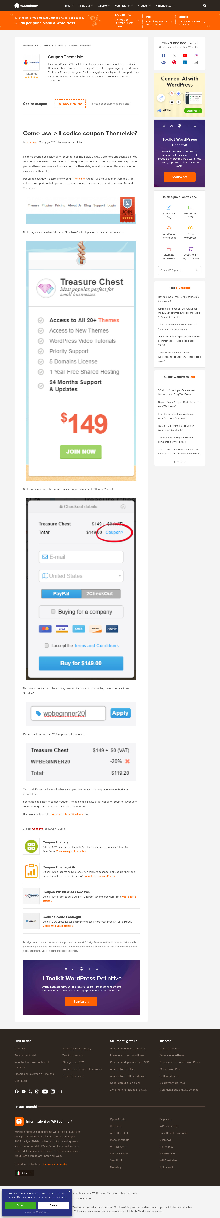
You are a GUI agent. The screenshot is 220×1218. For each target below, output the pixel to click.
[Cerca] (204, 5)
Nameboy (116, 1167)
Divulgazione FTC (73, 1062)
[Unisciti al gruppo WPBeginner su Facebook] (163, 62)
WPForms (115, 1126)
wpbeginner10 (70, 103)
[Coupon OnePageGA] (31, 871)
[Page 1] (174, 462)
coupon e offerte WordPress (67, 814)
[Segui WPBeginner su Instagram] (195, 55)
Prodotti (143, 6)
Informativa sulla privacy (76, 1048)
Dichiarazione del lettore (71, 142)
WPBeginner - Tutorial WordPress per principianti (26, 5)
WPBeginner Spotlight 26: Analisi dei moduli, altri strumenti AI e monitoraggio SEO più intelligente (179, 313)
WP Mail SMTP (118, 1147)
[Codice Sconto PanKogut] (31, 921)
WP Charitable (168, 1160)
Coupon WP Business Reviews (66, 892)
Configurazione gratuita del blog (179, 1090)
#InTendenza (163, 6)
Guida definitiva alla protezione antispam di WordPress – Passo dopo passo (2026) (179, 341)
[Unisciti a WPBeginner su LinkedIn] (185, 62)
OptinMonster (118, 1119)
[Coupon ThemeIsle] (31, 63)
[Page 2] (178, 462)
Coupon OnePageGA (59, 867)
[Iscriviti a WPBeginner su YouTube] (185, 55)
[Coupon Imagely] (31, 846)
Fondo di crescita (72, 1076)
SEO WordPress (169, 1076)
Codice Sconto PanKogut (62, 916)
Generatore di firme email (125, 1083)
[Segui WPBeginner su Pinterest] (174, 62)
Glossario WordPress (172, 1055)
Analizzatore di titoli (122, 1069)
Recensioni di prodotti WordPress (180, 1062)
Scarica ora (81, 1001)
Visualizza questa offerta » (71, 851)
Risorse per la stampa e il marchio (35, 1074)
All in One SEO (119, 1133)
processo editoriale (67, 951)
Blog (67, 6)
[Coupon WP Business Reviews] (31, 896)
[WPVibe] (179, 95)
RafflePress (166, 1147)
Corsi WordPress (169, 1048)
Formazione (122, 6)
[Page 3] (181, 462)
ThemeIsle (78, 179)
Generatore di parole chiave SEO (129, 1062)
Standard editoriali (25, 1055)
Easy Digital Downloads (174, 1133)
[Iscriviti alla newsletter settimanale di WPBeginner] (195, 62)
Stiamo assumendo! (55, 1164)
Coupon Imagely (55, 842)
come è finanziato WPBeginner (89, 946)
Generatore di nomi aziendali (127, 1048)
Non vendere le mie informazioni (82, 1069)
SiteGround (84, 1198)
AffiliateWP (166, 1167)
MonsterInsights (119, 1140)
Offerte (102, 6)
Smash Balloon (119, 1154)
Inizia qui (84, 6)
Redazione (31, 142)
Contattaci (21, 1081)
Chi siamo (20, 1048)
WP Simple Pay (169, 1126)
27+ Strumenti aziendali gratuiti (128, 1090)
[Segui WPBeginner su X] (174, 55)
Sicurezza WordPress (172, 1083)
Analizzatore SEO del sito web (128, 1076)
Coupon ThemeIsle (65, 57)
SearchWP (166, 1140)
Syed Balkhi (32, 1141)
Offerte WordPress (171, 1069)
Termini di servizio (73, 1055)
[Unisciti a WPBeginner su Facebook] (163, 55)
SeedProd (116, 1160)
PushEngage (167, 1154)
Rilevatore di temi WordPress (127, 1055)
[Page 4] (184, 462)
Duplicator (166, 1119)
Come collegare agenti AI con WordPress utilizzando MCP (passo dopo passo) (179, 357)
